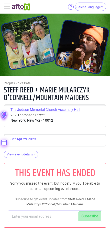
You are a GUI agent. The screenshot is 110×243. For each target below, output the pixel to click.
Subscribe (89, 216)
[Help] (71, 7)
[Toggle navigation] (8, 6)
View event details (20, 154)
